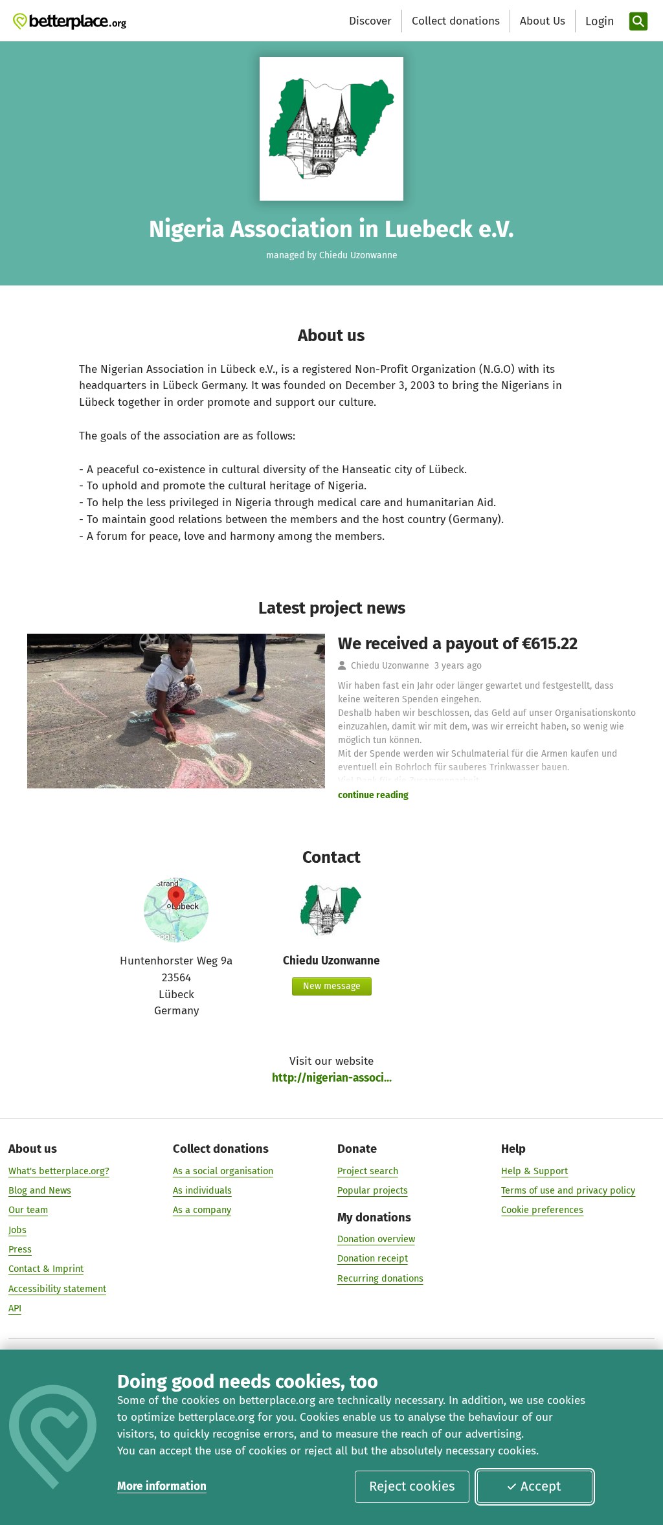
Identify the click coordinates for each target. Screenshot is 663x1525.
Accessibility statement (57, 1289)
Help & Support (534, 1171)
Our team (28, 1210)
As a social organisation (223, 1171)
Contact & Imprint (46, 1269)
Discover (370, 21)
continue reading (373, 795)
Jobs (17, 1230)
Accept (541, 1486)
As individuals (202, 1190)
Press (20, 1249)
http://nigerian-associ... (332, 1078)
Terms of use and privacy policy (568, 1190)
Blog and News (39, 1190)
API (14, 1308)
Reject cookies (412, 1486)
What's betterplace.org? (58, 1171)
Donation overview (376, 1239)
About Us (542, 21)
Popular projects (372, 1190)
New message (332, 986)
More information (162, 1486)
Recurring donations (380, 1278)
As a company (202, 1210)
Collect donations (456, 21)
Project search (367, 1171)
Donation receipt (372, 1258)
